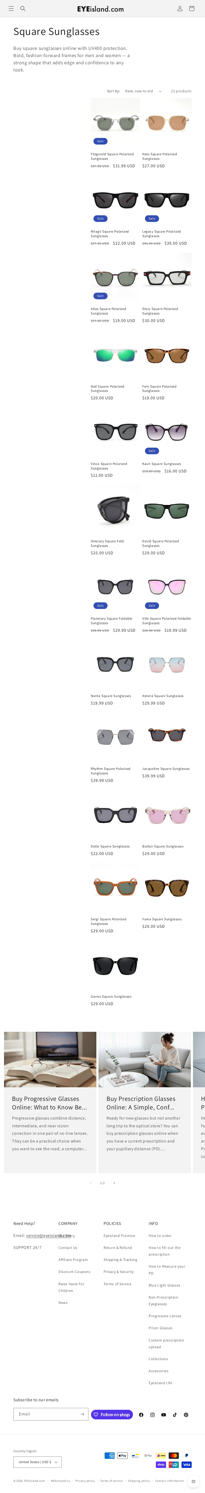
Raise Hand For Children (71, 1287)
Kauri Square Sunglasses (161, 464)
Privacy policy (85, 1481)
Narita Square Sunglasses (111, 696)
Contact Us (67, 1247)
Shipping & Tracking (120, 1259)
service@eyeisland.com (48, 1235)
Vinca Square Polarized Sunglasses (109, 466)
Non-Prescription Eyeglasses (163, 1300)
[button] (11, 8)
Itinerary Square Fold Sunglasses (107, 543)
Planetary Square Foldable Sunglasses (111, 620)
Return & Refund (118, 1247)
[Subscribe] (82, 1414)
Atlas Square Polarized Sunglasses (108, 311)
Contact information (169, 1481)
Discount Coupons (74, 1271)
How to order (160, 1235)
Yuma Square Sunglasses (162, 919)
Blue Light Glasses (164, 1285)
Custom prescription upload (166, 1343)
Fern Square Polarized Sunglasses (159, 388)
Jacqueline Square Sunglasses (166, 769)
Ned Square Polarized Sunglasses (107, 388)
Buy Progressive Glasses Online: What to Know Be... (49, 1103)
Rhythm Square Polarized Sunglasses (111, 771)
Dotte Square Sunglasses (110, 846)
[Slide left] (91, 1183)
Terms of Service (118, 1283)
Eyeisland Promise (119, 1235)
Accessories (159, 1370)
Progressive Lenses (165, 1315)
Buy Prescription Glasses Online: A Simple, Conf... (141, 1103)
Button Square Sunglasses (162, 846)
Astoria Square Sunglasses (163, 696)
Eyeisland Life (160, 1382)
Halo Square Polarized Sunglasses (159, 156)
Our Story (66, 1235)
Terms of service (111, 1481)
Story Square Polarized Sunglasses (160, 311)
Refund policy (60, 1481)
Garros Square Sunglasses (111, 996)
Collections (158, 1358)
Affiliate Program (73, 1259)
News (63, 1302)
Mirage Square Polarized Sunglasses (110, 233)
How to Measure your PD (167, 1269)
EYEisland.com (34, 1481)
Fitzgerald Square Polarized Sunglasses (112, 156)
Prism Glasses (161, 1327)
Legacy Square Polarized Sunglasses (161, 233)
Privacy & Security (119, 1271)
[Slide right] (114, 1183)
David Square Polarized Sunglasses (160, 543)
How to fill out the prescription (164, 1251)
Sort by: (113, 91)
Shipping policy (139, 1481)
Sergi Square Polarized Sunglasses (108, 921)
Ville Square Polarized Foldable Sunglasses (166, 620)
